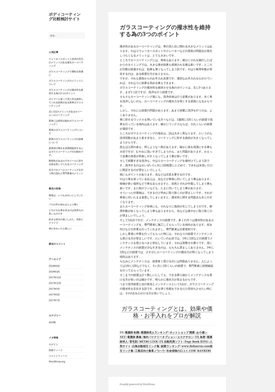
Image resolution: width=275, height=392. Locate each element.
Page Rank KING (196, 341)
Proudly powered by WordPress (137, 384)
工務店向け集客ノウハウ (150, 351)
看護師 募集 (134, 337)
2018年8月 (54, 265)
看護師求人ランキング (154, 332)
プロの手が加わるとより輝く (64, 204)
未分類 (52, 322)
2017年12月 (55, 277)
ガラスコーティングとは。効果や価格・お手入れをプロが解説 (167, 312)
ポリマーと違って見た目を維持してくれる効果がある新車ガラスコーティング (66, 102)
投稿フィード (56, 350)
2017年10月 (55, 283)
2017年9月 (54, 288)
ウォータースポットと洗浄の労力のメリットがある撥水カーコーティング (66, 62)
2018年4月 (54, 271)
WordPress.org (57, 361)
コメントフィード (58, 355)
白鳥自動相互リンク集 (145, 346)
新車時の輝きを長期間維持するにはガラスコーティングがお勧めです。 (66, 152)
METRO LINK (148, 341)
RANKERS (204, 351)
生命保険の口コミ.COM (181, 351)
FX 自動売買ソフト (171, 341)
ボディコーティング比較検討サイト (65, 16)
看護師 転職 (132, 332)
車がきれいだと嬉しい (60, 228)
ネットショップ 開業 (182, 332)
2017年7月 (54, 300)
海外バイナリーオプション (159, 337)
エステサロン (185, 337)
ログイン (53, 344)
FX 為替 (200, 337)
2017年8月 (54, 294)
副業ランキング (170, 346)
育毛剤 (133, 341)
